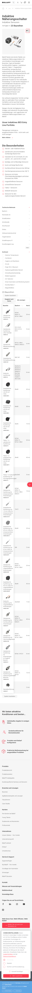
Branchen (5, 792)
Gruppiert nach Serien (9, 300)
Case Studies (6, 803)
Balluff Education (7, 876)
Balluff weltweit (6, 843)
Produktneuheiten (7, 774)
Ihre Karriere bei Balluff (8, 813)
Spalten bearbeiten (10, 295)
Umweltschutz (6, 851)
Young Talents (6, 817)
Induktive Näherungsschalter (23, 8)
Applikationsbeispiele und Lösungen (12, 796)
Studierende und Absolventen (10, 821)
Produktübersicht (7, 770)
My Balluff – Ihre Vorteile (9, 864)
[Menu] (29, 2)
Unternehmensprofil (8, 839)
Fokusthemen (6, 799)
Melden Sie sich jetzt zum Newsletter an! (15, 925)
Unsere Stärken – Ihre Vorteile (11, 835)
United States (8, 990)
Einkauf (4, 847)
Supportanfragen (7, 861)
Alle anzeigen (21, 300)
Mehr (27, 247)
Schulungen (5, 872)
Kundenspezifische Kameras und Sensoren (14, 782)
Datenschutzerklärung (9, 956)
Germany (18, 990)
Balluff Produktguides (8, 778)
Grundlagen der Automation (10, 868)
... (10, 7)
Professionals (6, 825)
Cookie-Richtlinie (8, 954)
